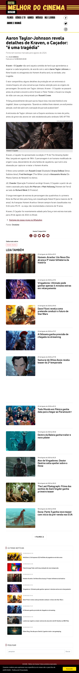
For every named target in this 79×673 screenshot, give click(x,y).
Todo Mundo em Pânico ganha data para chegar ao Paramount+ (55, 410)
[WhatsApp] (30, 236)
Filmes (10, 17)
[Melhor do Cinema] (36, 7)
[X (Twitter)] (39, 236)
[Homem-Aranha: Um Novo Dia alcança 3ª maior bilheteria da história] (20, 263)
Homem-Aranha (11, 245)
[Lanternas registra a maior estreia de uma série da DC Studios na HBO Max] (14, 620)
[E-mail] (47, 236)
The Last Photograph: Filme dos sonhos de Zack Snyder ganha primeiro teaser (54, 489)
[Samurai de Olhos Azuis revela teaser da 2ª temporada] (20, 366)
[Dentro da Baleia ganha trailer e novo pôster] (20, 441)
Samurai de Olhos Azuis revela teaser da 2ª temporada (54, 361)
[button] (60, 669)
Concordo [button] (69, 669)
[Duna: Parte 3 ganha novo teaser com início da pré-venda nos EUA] (20, 518)
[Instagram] (66, 29)
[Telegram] (43, 236)
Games (30, 17)
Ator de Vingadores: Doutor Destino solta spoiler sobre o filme (52, 463)
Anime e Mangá (14, 23)
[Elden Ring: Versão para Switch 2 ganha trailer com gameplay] (14, 631)
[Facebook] (66, 18)
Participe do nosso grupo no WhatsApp (25, 220)
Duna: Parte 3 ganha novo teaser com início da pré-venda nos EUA (55, 513)
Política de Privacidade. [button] (20, 670)
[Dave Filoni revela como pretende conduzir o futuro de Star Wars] (20, 315)
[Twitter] (66, 23)
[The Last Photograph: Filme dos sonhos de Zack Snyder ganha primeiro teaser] (20, 492)
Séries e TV (20, 17)
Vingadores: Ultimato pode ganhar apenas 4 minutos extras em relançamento (54, 286)
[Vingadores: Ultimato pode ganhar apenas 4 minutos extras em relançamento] (20, 289)
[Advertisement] (39, 391)
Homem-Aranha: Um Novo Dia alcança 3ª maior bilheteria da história (54, 260)
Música (39, 17)
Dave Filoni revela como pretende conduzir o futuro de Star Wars (53, 311)
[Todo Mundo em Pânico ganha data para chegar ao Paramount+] (20, 415)
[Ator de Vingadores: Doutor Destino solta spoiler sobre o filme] (20, 467)
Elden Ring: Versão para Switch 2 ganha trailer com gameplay (42, 631)
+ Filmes (38, 537)
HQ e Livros (50, 17)
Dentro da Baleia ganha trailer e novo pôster (54, 436)
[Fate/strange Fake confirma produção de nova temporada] (14, 567)
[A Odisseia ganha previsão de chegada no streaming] (20, 340)
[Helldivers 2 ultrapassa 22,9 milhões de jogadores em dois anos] (14, 557)
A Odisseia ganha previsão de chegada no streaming (53, 335)
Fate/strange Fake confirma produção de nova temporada (40, 568)
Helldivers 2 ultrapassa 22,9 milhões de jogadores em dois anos (42, 557)
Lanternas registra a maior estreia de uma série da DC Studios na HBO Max (46, 621)
